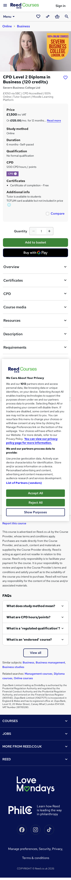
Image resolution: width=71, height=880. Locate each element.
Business (23, 26)
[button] (15, 173)
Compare (57, 213)
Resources (12, 320)
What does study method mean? (31, 606)
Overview (11, 267)
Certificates (13, 280)
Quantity (20, 231)
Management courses (38, 673)
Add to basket (35, 242)
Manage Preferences (22, 849)
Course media (14, 307)
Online (7, 26)
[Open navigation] (5, 5)
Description (12, 334)
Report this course (14, 523)
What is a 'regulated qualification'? (33, 628)
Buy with (36, 253)
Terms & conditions (35, 858)
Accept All (35, 493)
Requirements (14, 347)
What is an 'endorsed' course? (29, 639)
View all (35, 653)
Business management (50, 662)
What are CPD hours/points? (28, 617)
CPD (7, 293)
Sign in (60, 6)
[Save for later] (65, 77)
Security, (45, 849)
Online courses (23, 678)
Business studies (13, 667)
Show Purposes (35, 512)
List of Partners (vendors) (24, 483)
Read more (54, 120)
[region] (35, 440)
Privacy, (57, 849)
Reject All (36, 503)
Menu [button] (7, 17)
